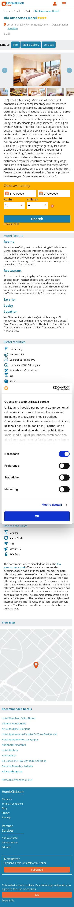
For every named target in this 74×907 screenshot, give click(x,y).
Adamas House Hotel (14, 723)
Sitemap (6, 817)
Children (32, 199)
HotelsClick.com (13, 4)
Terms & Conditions (12, 803)
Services (49, 44)
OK (37, 516)
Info (15, 44)
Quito (28, 11)
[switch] (64, 466)
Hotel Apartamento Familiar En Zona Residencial (29, 734)
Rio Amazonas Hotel (47, 11)
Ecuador (17, 11)
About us (7, 799)
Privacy (5, 812)
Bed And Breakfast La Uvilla (18, 766)
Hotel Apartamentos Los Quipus (20, 739)
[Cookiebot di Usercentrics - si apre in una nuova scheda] (53, 388)
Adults (8, 199)
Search (37, 219)
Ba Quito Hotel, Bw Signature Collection (24, 760)
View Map (13, 28)
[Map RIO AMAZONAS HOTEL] (36, 665)
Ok (37, 895)
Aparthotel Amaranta (14, 745)
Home (7, 11)
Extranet (6, 847)
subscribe (37, 869)
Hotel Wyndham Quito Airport (18, 718)
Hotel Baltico (9, 755)
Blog (4, 808)
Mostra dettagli (52, 504)
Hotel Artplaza (10, 750)
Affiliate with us (10, 842)
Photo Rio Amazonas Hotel (17, 780)
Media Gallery (30, 44)
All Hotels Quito (12, 771)
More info (8, 900)
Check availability (17, 185)
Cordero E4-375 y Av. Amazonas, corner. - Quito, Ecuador (37, 24)
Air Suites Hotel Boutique (16, 729)
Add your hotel (10, 838)
